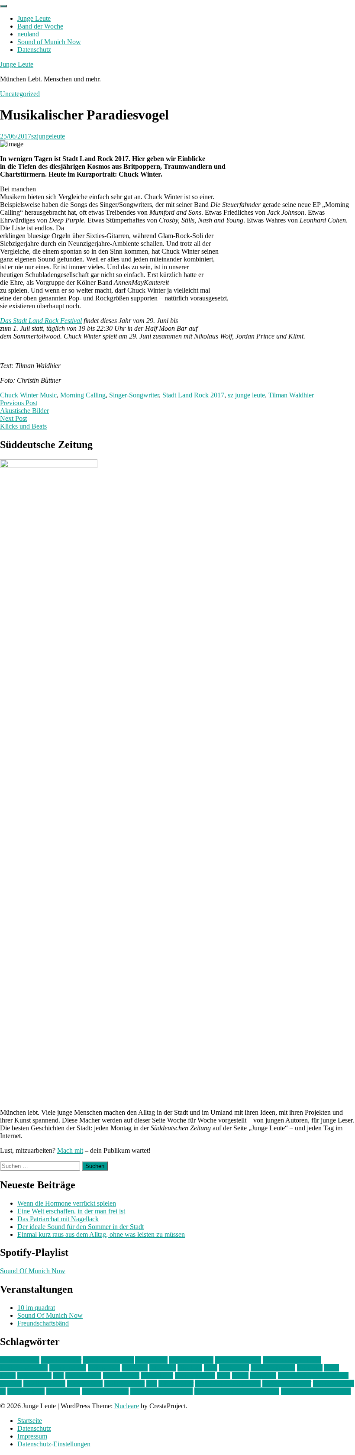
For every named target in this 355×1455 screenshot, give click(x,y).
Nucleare (126, 1406)
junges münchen (273, 1367)
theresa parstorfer (105, 1391)
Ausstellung (151, 1360)
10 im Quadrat (19, 1360)
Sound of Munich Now (49, 41)
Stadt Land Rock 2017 (193, 395)
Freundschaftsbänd (43, 1323)
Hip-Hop (190, 1367)
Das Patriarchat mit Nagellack (58, 1219)
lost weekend (83, 1375)
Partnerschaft (85, 1383)
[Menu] (3, 6)
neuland (28, 34)
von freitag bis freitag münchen (236, 1391)
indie (210, 1367)
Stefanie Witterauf (286, 1383)
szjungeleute (48, 136)
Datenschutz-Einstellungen (53, 1444)
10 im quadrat (36, 1307)
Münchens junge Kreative (313, 1375)
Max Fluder (157, 1375)
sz (3, 1391)
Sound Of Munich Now (32, 1270)
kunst (331, 1367)
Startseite (29, 1420)
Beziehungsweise (24, 1367)
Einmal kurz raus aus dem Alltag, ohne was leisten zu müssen (101, 1234)
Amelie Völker (61, 1360)
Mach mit (70, 1150)
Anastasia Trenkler (108, 1360)
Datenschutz (34, 49)
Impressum (32, 1436)
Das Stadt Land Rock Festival (41, 320)
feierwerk (135, 1367)
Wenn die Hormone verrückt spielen (66, 1203)
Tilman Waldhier (291, 395)
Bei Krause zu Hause (292, 1360)
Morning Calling (83, 395)
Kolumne (310, 1367)
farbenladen (104, 1367)
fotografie (162, 1367)
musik (240, 1375)
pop (151, 1383)
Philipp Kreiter (124, 1383)
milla (223, 1375)
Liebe (8, 1375)
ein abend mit (67, 1367)
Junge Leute (34, 18)
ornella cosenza (44, 1383)
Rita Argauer (176, 1383)
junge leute (234, 1367)
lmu (58, 1375)
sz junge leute (246, 395)
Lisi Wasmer (34, 1375)
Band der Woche (40, 26)
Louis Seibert (121, 1375)
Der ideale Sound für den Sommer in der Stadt (80, 1226)
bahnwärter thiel (191, 1360)
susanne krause (333, 1383)
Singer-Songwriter (134, 395)
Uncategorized (20, 93)
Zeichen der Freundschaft (316, 1391)
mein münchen (195, 1375)
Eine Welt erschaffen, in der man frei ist (71, 1211)
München (263, 1375)
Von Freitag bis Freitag (161, 1391)
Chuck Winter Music (28, 395)
